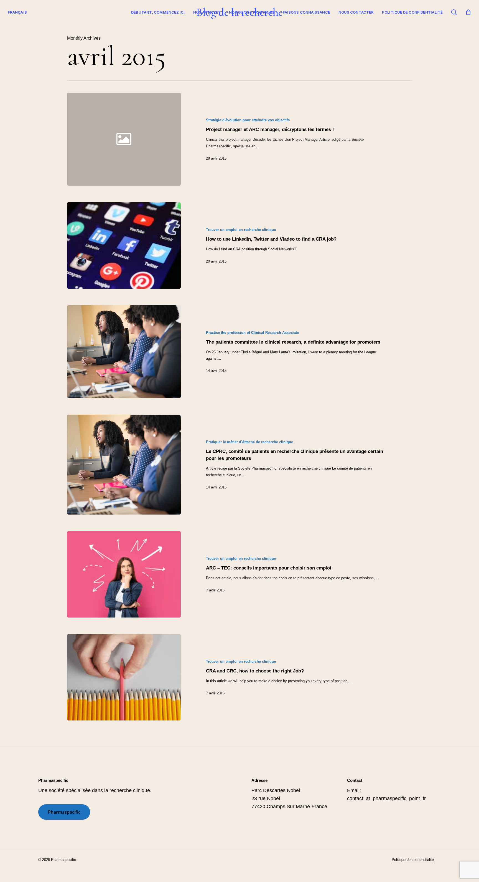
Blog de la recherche (239, 12)
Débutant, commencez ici (158, 12)
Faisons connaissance (306, 12)
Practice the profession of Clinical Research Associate (252, 333)
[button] (64, 812)
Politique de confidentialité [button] (413, 860)
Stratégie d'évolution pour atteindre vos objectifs (248, 120)
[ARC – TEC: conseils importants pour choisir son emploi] (124, 574)
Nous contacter (356, 12)
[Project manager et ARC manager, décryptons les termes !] (297, 139)
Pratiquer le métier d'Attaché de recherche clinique (249, 442)
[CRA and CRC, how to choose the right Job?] (124, 677)
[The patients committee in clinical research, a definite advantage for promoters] (124, 351)
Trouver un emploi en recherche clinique (241, 230)
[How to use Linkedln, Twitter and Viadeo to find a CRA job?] (124, 245)
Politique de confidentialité (412, 12)
